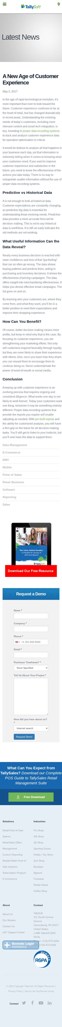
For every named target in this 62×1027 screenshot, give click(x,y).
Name (18, 610)
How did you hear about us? (30, 721)
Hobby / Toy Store (43, 854)
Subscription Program (14, 872)
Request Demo (24, 736)
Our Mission (9, 920)
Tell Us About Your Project (30, 675)
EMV (6, 460)
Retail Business (13, 482)
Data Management (15, 445)
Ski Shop (38, 842)
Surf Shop (39, 860)
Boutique (38, 866)
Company (20, 623)
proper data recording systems (41, 130)
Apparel (38, 872)
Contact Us (9, 926)
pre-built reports (44, 419)
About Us (8, 914)
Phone (18, 636)
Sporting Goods (42, 848)
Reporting (9, 497)
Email (18, 649)
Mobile (7, 467)
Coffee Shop (40, 891)
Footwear (39, 878)
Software (9, 489)
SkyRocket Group (45, 991)
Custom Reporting (12, 854)
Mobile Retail (41, 885)
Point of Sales (12, 474)
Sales (6, 504)
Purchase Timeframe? (27, 662)
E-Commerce (11, 452)
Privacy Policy (15, 991)
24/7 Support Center (14, 932)
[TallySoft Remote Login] (21, 944)
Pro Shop (39, 830)
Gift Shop (39, 836)
